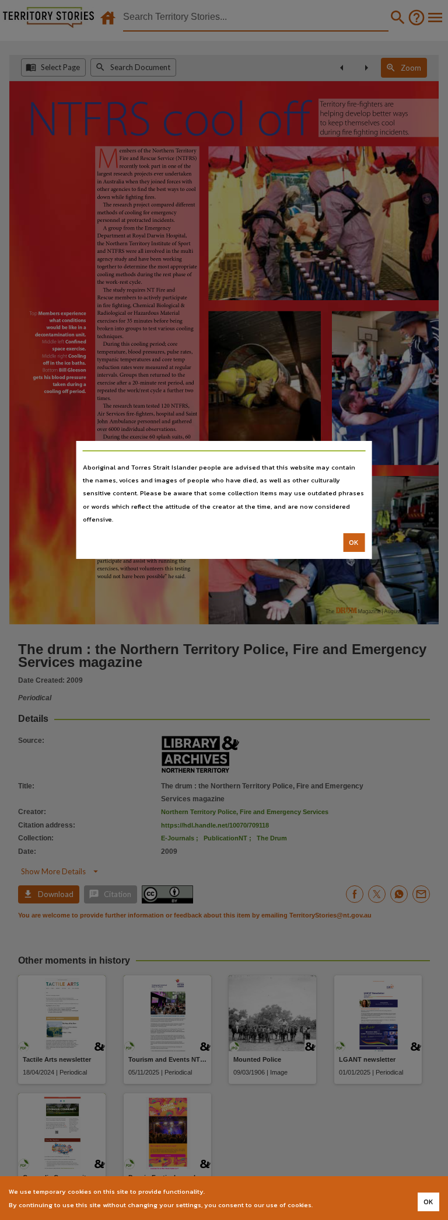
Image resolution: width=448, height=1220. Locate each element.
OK (354, 542)
